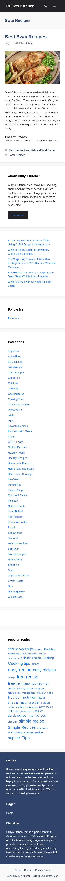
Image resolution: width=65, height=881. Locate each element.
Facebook (13, 318)
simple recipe (31, 721)
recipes (40, 715)
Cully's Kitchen (20, 6)
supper (14, 738)
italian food (39, 689)
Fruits (11, 436)
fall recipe (11, 678)
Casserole (14, 377)
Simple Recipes (17, 554)
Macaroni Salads (18, 495)
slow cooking (15, 732)
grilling (11, 688)
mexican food (28, 692)
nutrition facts (34, 697)
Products (38, 711)
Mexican (13, 500)
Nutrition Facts (16, 506)
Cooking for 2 (16, 393)
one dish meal (17, 702)
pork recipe (13, 711)
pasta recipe (46, 707)
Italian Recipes (16, 490)
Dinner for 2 (15, 409)
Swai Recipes (17, 155)
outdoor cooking (16, 707)
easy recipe (19, 669)
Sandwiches (15, 532)
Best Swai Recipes (26, 36)
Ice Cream (14, 479)
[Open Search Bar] (45, 6)
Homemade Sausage (20, 474)
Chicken (13, 383)
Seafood (13, 538)
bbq (53, 649)
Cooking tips (19, 663)
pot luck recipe (26, 711)
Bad (47, 649)
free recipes (19, 683)
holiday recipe (25, 688)
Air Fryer (39, 649)
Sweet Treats (15, 580)
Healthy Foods (16, 452)
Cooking (13, 388)
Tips (10, 586)
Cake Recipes (16, 372)
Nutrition (14, 697)
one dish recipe (39, 702)
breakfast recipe (14, 654)
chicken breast (13, 658)
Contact (28, 870)
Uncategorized (16, 591)
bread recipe (15, 367)
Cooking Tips (15, 399)
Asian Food (14, 356)
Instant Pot (14, 484)
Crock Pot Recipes (19, 404)
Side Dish (13, 548)
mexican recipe (45, 692)
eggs (11, 420)
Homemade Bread (18, 463)
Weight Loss (15, 596)
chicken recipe (31, 658)
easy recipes (44, 670)
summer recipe (33, 732)
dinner (35, 663)
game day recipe (40, 684)
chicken (42, 653)
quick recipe (17, 715)
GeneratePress (50, 876)
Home (9, 813)
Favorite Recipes (19, 150)
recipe (30, 716)
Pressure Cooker (18, 522)
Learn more (18, 215)
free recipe (27, 676)
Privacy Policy (42, 870)
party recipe (32, 707)
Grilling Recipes (17, 447)
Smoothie (13, 564)
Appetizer (13, 351)
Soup (11, 570)
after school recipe (21, 649)
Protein (12, 527)
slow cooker (15, 559)
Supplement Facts (18, 575)
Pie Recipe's (15, 516)
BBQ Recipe (15, 361)
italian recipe (14, 692)
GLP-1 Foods (16, 441)
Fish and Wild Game (43, 150)
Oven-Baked (15, 511)
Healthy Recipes (17, 458)
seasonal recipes (18, 543)
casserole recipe (29, 653)
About (18, 870)
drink (11, 415)
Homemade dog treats (21, 468)
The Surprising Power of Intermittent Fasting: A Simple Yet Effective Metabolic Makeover (32, 263)
